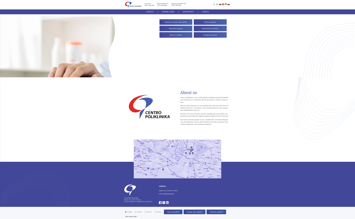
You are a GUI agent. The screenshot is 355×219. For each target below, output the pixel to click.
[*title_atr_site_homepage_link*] (133, 4)
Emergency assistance (210, 35)
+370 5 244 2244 (149, 5)
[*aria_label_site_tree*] (217, 4)
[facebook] (160, 203)
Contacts (150, 12)
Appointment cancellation (210, 28)
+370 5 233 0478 (176, 5)
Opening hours (168, 12)
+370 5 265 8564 (162, 5)
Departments (188, 12)
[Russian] (229, 4)
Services (205, 12)
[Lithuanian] (220, 4)
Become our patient (176, 35)
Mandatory (129, 212)
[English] (223, 4)
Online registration (210, 22)
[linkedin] (167, 203)
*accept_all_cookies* (194, 212)
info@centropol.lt (168, 194)
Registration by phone (176, 28)
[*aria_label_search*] (214, 4)
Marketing (158, 212)
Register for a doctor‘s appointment (176, 22)
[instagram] (163, 203)
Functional (139, 212)
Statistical (149, 212)
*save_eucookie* (173, 212)
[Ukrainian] (226, 4)
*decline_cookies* (216, 212)
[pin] (148, 169)
